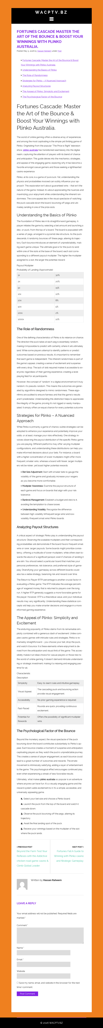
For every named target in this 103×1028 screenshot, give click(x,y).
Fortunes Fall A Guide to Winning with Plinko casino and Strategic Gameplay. (69, 856)
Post (60, 51)
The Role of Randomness (35, 75)
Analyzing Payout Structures (36, 86)
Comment (22, 925)
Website (21, 971)
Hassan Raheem (44, 51)
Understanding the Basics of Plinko (39, 70)
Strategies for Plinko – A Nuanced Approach (44, 80)
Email (20, 959)
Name (20, 948)
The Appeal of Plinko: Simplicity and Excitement (45, 91)
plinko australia (30, 150)
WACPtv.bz (51, 12)
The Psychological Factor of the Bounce (42, 97)
